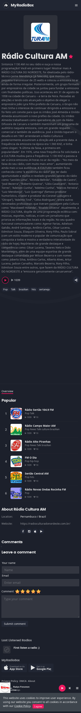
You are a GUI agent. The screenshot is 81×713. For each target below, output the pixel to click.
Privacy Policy (10, 681)
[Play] (62, 688)
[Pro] (71, 56)
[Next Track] (69, 688)
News (33, 429)
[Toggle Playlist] (77, 688)
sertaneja (44, 289)
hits (34, 289)
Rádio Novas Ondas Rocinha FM (45, 489)
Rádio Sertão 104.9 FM (39, 410)
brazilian (23, 289)
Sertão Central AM (37, 473)
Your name (8, 563)
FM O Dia (31, 457)
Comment (8, 591)
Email (5, 575)
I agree (38, 706)
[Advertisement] (40, 335)
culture (46, 429)
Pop (5, 289)
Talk (13, 289)
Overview (7, 391)
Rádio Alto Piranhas (37, 441)
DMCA (23, 681)
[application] (40, 688)
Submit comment (15, 624)
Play (16, 413)
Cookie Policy (22, 706)
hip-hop (34, 461)
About (31, 681)
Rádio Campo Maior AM (40, 425)
